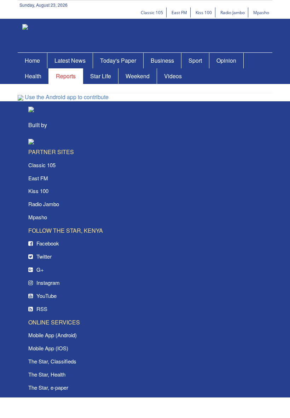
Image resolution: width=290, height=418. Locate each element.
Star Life (100, 76)
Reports (66, 76)
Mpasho (261, 13)
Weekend (138, 76)
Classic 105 (152, 13)
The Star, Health (46, 374)
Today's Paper (118, 60)
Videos (173, 76)
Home (32, 60)
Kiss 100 (204, 13)
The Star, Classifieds (52, 361)
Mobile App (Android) (52, 335)
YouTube (46, 295)
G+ (40, 269)
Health (33, 76)
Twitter (44, 256)
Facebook (47, 243)
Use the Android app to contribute (66, 97)
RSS (41, 308)
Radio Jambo (232, 13)
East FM (179, 13)
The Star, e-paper (48, 387)
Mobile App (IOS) (48, 348)
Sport (195, 60)
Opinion (226, 60)
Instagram (48, 282)
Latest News (70, 60)
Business (162, 60)
